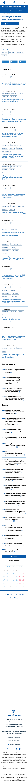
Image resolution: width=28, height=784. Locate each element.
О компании (9, 719)
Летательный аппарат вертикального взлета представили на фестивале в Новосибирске (13, 195)
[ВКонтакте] (5, 62)
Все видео (20, 726)
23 (23, 580)
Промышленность (15, 111)
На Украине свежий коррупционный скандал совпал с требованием (15, 479)
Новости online (21, 188)
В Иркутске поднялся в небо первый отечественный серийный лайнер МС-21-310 (13, 177)
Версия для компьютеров (14, 740)
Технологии (11, 52)
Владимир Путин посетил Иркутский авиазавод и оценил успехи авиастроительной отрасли (13, 233)
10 (4, 577)
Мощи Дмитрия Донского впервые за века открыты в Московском (15, 370)
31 (17, 571)
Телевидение (5, 96)
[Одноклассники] (14, 62)
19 (10, 580)
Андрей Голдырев (6, 49)
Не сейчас (19, 10)
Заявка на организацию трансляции (14, 770)
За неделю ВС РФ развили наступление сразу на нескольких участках (14, 411)
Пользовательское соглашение (14, 729)
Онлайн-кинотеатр (14, 722)
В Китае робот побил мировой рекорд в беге (13, 544)
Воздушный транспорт (16, 76)
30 (13, 571)
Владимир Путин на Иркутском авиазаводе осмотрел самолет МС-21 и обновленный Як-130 (13, 301)
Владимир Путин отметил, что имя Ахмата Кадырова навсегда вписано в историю (15, 445)
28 (7, 571)
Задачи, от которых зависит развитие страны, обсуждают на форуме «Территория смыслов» (13, 337)
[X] (22, 62)
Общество (4, 55)
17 (4, 580)
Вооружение (5, 247)
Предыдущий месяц (3, 566)
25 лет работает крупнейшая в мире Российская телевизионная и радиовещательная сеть (13, 101)
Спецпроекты (18, 719)
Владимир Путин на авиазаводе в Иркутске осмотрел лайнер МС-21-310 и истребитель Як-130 (13, 258)
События (8, 733)
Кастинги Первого (10, 726)
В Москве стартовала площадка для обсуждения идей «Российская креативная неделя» (13, 355)
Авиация (13, 188)
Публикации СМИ (17, 733)
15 (20, 577)
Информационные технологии (9, 93)
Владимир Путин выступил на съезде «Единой (15, 438)
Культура (21, 330)
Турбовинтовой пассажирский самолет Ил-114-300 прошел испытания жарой (14, 83)
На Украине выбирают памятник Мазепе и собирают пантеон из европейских (14, 471)
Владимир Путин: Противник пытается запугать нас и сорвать (14, 431)
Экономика (4, 52)
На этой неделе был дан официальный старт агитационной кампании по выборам (15, 511)
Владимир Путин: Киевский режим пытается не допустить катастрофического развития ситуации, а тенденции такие (15, 421)
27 (4, 571)
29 (10, 571)
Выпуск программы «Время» (13, 550)
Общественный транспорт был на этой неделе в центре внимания (15, 537)
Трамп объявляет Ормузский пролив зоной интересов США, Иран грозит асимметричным (15, 495)
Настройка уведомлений (14, 737)
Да (10, 10)
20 (13, 580)
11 (7, 577)
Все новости (14, 556)
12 (10, 577)
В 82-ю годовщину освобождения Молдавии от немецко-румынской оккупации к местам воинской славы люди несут (15, 462)
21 (17, 580)
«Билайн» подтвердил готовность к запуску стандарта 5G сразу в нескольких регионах (12, 319)
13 (13, 577)
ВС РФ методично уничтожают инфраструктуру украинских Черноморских (13, 390)
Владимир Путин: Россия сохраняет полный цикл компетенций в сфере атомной (15, 503)
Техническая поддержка (19, 731)
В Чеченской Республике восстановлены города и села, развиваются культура (14, 453)
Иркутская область (6, 151)
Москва (4, 351)
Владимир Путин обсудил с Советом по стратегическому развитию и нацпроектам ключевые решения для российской (15, 528)
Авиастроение (20, 52)
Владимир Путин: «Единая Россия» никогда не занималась (15, 519)
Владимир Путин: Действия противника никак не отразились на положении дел (14, 398)
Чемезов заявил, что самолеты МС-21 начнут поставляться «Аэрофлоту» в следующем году (13, 276)
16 (23, 577)
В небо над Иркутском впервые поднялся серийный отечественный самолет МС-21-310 (13, 156)
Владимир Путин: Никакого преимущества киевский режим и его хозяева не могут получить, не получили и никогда (15, 380)
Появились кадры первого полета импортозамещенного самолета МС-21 (14, 213)
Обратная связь (6, 731)
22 (20, 580)
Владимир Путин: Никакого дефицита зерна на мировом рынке (15, 487)
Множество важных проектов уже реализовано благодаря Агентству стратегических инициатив (12, 134)
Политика (11, 130)
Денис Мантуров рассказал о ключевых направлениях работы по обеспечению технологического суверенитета (14, 119)
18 (7, 580)
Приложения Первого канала (14, 724)
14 (17, 577)
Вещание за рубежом (15, 744)
